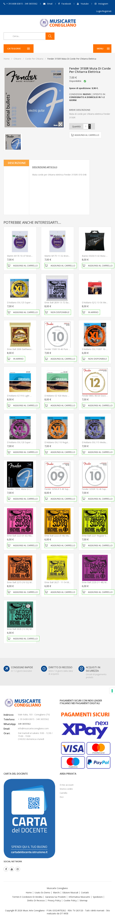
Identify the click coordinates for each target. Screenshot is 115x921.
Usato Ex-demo (42, 892)
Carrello (63, 792)
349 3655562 (24, 723)
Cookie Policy (70, 900)
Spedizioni (98, 896)
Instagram (103, 3)
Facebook (66, 3)
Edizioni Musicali (70, 892)
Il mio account (67, 784)
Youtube (85, 3)
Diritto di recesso (36, 900)
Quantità (76, 126)
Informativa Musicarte (79, 896)
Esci (61, 797)
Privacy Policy (54, 900)
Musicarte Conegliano (57, 888)
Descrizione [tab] (17, 163)
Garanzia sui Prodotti (55, 896)
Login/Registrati (103, 11)
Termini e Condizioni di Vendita (27, 896)
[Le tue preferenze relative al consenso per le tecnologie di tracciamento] (112, 691)
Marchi (56, 892)
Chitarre (17, 58)
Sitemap (83, 900)
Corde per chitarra (34, 58)
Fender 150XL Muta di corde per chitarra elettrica (31, 489)
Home (7, 58)
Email (49, 3)
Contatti (85, 892)
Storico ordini (66, 788)
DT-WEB (64, 913)
